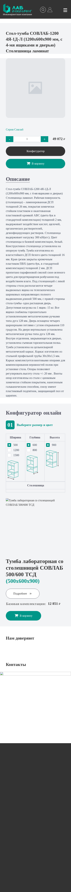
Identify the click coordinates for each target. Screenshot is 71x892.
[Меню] (65, 10)
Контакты (35, 865)
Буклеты (35, 853)
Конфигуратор (36, 151)
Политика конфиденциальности (41, 887)
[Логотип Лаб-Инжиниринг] (17, 10)
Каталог (36, 816)
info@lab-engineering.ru (28, 789)
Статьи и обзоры (35, 841)
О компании (35, 828)
